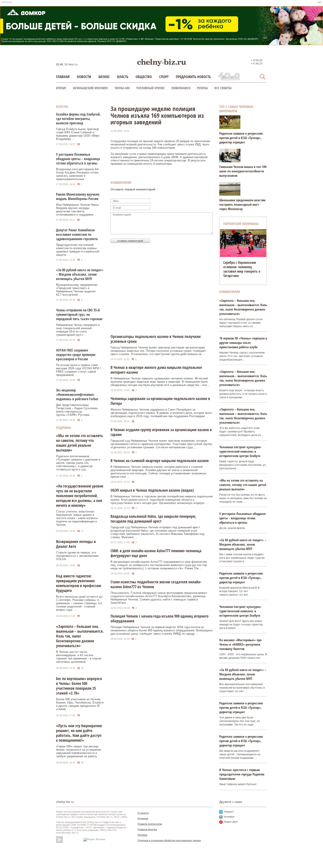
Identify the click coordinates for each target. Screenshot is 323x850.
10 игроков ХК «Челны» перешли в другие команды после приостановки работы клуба (243, 342)
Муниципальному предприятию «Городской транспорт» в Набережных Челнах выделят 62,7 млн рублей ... (77, 289)
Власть (122, 76)
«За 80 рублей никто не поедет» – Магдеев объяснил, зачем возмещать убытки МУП (79, 274)
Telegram (229, 811)
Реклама (142, 835)
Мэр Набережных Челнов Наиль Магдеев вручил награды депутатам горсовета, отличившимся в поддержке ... (77, 209)
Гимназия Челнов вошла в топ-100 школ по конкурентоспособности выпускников (243, 171)
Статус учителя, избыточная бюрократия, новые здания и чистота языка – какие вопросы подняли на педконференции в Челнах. (77, 518)
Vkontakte (229, 816)
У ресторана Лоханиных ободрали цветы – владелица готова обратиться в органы (78, 159)
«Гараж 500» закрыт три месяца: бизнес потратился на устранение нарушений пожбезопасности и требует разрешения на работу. (78, 751)
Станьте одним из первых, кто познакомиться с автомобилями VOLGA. (77, 556)
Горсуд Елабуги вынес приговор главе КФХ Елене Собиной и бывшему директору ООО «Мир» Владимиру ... (78, 134)
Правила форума (147, 829)
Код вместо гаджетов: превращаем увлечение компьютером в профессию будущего (78, 583)
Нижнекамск (181, 88)
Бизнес (104, 76)
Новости (84, 76)
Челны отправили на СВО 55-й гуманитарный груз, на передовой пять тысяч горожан (79, 314)
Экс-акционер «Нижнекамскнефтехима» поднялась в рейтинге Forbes (77, 394)
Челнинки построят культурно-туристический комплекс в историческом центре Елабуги (240, 451)
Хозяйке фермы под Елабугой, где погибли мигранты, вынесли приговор (78, 118)
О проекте (143, 813)
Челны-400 (122, 88)
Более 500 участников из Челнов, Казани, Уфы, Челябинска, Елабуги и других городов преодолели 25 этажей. (79, 704)
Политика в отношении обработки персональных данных (169, 840)
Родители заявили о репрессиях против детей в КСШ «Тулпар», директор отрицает (241, 137)
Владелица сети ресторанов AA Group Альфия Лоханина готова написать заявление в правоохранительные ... (77, 174)
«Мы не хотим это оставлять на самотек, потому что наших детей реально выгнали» (79, 443)
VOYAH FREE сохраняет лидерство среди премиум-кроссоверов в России (76, 354)
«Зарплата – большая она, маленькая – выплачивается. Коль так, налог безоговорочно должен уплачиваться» (80, 636)
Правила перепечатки (150, 824)
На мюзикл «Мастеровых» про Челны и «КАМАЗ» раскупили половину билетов (240, 644)
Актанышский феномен (90, 88)
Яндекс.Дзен (231, 821)
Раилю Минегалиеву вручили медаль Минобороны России (77, 196)
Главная (63, 76)
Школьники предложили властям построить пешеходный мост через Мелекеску (242, 204)
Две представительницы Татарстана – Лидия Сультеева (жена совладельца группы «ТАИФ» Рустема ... (77, 409)
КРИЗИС (61, 88)
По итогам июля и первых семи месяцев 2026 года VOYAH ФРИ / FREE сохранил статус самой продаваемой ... (78, 370)
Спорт (164, 76)
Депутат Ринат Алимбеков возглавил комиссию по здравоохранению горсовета (77, 234)
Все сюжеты (223, 88)
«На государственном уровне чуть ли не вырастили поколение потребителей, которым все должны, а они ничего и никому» (79, 495)
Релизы (202, 88)
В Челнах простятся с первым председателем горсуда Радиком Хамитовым (241, 774)
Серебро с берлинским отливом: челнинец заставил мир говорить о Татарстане (241, 269)
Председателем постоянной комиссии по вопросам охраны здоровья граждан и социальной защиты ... (77, 249)
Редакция (143, 818)
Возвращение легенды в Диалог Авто (76, 544)
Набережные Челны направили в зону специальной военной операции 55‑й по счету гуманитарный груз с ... (78, 329)
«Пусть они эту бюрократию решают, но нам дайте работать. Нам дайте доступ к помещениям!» (79, 733)
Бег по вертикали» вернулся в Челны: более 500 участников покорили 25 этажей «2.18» (79, 686)
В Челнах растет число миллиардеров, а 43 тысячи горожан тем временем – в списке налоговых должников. (78, 656)
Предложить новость (193, 76)
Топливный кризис (150, 88)
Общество (144, 76)
